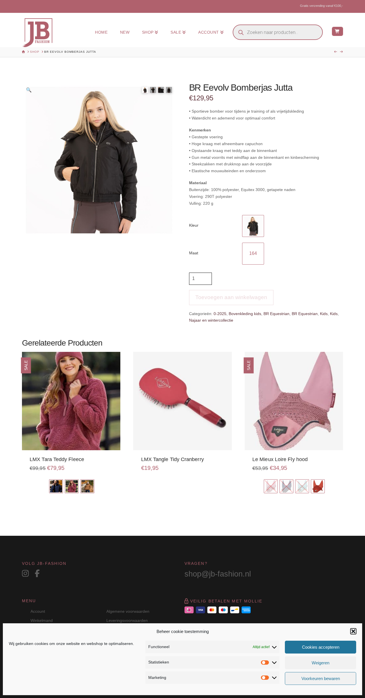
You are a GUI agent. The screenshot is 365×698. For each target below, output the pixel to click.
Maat (193, 253)
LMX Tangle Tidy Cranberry (172, 459)
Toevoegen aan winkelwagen (231, 297)
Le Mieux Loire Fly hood (280, 459)
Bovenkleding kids (245, 313)
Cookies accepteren (320, 647)
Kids (324, 313)
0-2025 (220, 313)
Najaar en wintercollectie (211, 320)
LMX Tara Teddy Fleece (57, 459)
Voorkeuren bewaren (320, 678)
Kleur (193, 225)
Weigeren (320, 662)
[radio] (253, 226)
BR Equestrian (276, 313)
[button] (353, 631)
